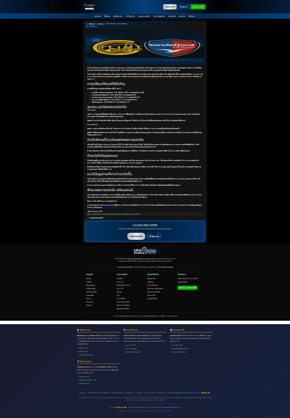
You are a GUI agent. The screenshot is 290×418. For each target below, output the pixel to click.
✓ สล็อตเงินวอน (82, 348)
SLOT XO (120, 288)
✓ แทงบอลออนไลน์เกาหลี (179, 349)
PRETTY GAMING (123, 305)
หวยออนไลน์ (90, 295)
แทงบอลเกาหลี (134, 214)
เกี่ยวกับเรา (89, 302)
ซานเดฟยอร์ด (96, 214)
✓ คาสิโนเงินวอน (83, 383)
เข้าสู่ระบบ (150, 282)
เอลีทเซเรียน (125, 214)
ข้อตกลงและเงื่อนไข (153, 292)
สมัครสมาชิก (151, 278)
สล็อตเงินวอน (160, 393)
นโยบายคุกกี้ (151, 295)
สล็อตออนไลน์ (90, 285)
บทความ (182, 16)
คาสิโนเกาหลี (130, 16)
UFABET (120, 278)
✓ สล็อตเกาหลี (82, 351)
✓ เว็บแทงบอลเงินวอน (177, 352)
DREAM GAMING (123, 309)
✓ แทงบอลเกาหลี (176, 345)
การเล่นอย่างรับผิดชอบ (175, 393)
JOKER (119, 292)
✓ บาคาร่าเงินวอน (129, 349)
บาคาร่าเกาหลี (149, 393)
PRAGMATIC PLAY (123, 285)
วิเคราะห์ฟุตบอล (159, 16)
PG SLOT (120, 282)
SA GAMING (121, 298)
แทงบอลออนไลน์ (144, 16)
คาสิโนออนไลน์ (90, 288)
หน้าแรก (98, 16)
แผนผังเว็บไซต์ (152, 298)
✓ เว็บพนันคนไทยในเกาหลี (86, 380)
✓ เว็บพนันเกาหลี (83, 377)
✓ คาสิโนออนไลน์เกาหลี (132, 352)
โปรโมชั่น (107, 16)
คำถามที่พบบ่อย (152, 285)
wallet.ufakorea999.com (171, 407)
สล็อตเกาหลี (117, 16)
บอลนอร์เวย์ (105, 214)
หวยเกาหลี (172, 16)
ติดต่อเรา (191, 16)
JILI (118, 295)
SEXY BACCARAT (123, 302)
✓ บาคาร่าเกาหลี (129, 345)
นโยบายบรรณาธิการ (192, 393)
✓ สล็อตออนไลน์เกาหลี (85, 355)
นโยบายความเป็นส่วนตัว (155, 288)
